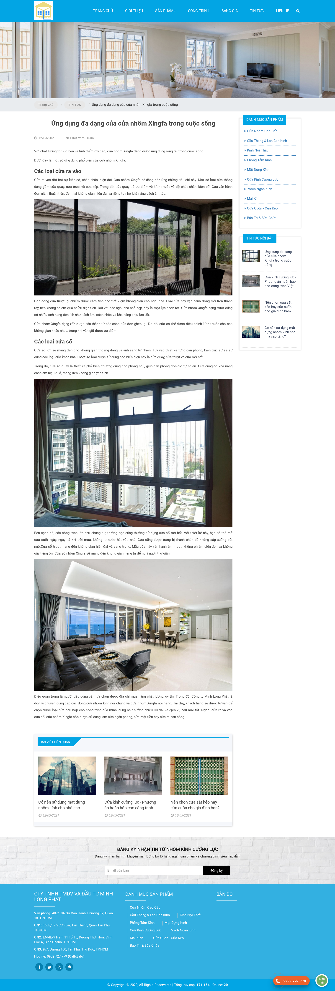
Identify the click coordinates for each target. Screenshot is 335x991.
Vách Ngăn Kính (259, 189)
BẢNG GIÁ (230, 11)
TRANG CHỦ (103, 11)
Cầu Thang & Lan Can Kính (267, 141)
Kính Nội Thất (257, 150)
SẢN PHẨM (164, 11)
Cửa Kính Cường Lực (262, 179)
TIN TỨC (257, 11)
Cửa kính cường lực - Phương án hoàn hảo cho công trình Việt (130, 808)
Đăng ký (217, 871)
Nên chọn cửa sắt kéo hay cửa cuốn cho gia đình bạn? (278, 306)
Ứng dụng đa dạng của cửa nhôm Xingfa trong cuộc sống (278, 258)
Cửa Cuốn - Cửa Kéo (262, 208)
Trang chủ (46, 104)
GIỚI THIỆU (134, 11)
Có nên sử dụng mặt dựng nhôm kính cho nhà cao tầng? (61, 808)
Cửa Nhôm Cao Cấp (262, 131)
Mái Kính (253, 199)
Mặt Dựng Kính (258, 170)
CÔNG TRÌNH (198, 11)
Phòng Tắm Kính (259, 160)
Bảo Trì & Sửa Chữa (261, 218)
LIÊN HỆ (282, 11)
